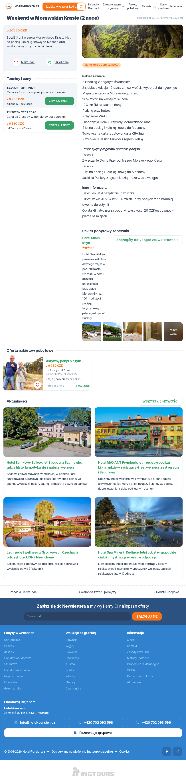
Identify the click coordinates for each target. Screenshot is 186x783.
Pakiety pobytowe (132, 6)
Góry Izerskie (13, 688)
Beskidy (9, 646)
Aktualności (134, 682)
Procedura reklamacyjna (143, 664)
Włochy (71, 676)
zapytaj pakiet (59, 101)
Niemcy (70, 682)
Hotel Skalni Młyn (55, 386)
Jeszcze (174, 6)
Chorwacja (73, 658)
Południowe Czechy (17, 670)
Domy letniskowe (163, 6)
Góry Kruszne (13, 676)
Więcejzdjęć (173, 331)
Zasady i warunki (138, 652)
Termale (146, 6)
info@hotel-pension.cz (37, 722)
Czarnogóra (73, 688)
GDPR (131, 670)
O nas (131, 640)
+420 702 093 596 (156, 722)
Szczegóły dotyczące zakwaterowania (147, 240)
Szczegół (83, 385)
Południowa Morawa (17, 658)
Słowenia (71, 652)
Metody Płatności (138, 658)
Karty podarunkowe (140, 676)
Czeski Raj (10, 682)
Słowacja (71, 640)
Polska (70, 670)
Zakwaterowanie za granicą (112, 6)
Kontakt (132, 646)
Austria (70, 664)
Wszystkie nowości (160, 401)
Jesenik (9, 652)
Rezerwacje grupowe (95, 733)
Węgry (70, 646)
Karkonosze (12, 640)
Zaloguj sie (147, 616)
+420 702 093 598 (98, 722)
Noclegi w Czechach (94, 6)
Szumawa (10, 664)
